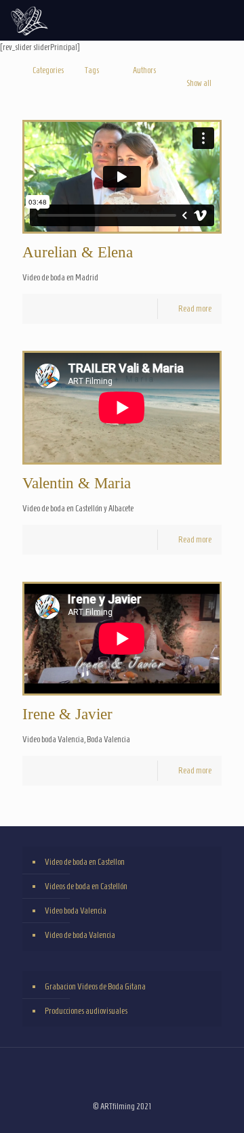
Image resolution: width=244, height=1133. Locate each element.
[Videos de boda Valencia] (29, 20)
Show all (198, 83)
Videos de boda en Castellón (86, 886)
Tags (92, 70)
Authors (144, 70)
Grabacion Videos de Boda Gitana (95, 986)
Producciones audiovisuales (86, 1011)
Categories (48, 70)
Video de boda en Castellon (85, 862)
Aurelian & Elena (77, 252)
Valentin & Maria (76, 483)
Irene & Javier (67, 714)
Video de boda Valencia (80, 935)
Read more (194, 308)
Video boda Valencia (75, 910)
